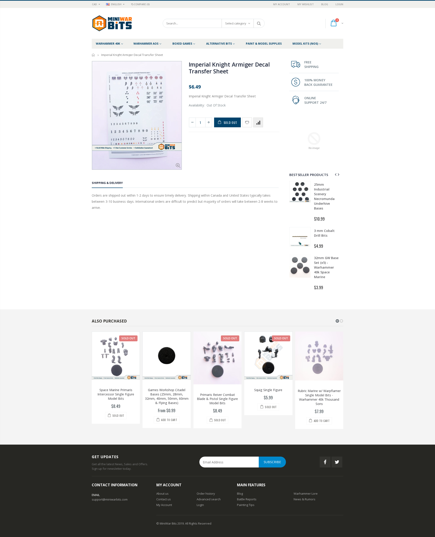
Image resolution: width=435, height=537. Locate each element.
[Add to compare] (258, 122)
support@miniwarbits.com (110, 499)
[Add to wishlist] (247, 122)
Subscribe (272, 462)
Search (259, 23)
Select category (235, 23)
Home (93, 54)
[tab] (107, 183)
